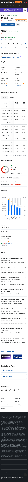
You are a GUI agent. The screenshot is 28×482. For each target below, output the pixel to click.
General (3, 44)
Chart (10, 44)
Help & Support (19, 405)
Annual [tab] (4, 97)
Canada (9, 6)
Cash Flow (4, 135)
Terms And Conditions (6, 462)
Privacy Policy (4, 467)
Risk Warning (4, 472)
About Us (17, 398)
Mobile (3, 401)
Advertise (17, 401)
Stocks (3, 6)
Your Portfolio (4, 405)
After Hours (21, 6)
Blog (2, 398)
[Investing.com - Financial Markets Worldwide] (9, 2)
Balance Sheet (6, 123)
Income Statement (16, 47)
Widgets (3, 408)
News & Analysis (18, 44)
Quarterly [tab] (12, 97)
